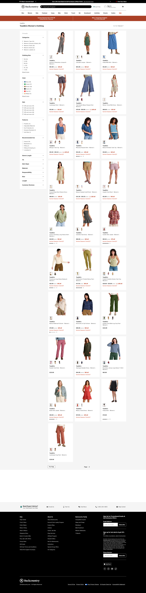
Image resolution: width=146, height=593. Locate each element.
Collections (51, 544)
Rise (23, 176)
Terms (104, 549)
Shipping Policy (24, 533)
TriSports (77, 533)
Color (24, 78)
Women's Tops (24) (29, 41)
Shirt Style (25, 164)
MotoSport (78, 525)
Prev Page (51, 466)
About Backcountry (53, 519)
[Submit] (41, 6)
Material (25, 168)
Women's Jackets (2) (29, 49)
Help (21, 517)
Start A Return (23, 530)
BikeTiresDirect (79, 527)
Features (25, 120)
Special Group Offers (53, 547)
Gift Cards (22, 544)
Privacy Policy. (110, 549)
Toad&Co (22, 23)
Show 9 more (25, 72)
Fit (23, 160)
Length (24, 181)
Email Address (107, 521)
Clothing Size (26, 55)
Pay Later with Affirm (25, 538)
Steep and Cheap (79, 522)
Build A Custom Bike (25, 536)
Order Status (23, 525)
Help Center (23, 519)
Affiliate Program (52, 536)
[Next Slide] (110, 1)
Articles (50, 527)
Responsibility (27, 172)
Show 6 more (25, 96)
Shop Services (51, 533)
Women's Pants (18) (29, 45)
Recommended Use (28, 138)
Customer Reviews (28, 185)
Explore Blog (51, 525)
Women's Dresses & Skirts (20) (32, 43)
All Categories (51, 549)
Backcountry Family (81, 517)
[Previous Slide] (36, 1)
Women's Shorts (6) (29, 47)
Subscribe (122, 524)
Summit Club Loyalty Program (56, 522)
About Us (50, 517)
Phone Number (107, 552)
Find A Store (23, 522)
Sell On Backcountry (53, 541)
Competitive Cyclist (80, 519)
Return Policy (23, 527)
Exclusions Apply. (107, 540)
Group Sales (23, 541)
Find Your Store (122, 1)
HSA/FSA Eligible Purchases (27, 549)
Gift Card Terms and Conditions (28, 547)
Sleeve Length (26, 155)
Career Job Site (52, 530)
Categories (25, 37)
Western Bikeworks (80, 530)
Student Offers (51, 538)
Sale (23, 102)
